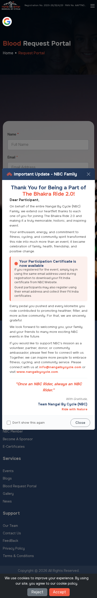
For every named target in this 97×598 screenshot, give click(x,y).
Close (80, 422)
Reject (37, 592)
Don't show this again (28, 423)
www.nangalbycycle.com (37, 372)
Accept (59, 592)
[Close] (88, 174)
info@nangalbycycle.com (60, 367)
